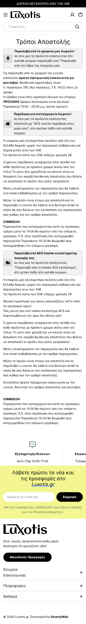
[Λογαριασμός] (72, 14)
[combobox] (43, 26)
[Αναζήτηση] (77, 26)
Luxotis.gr (22, 617)
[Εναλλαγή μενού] (5, 14)
